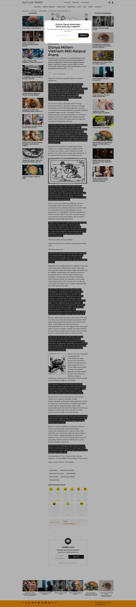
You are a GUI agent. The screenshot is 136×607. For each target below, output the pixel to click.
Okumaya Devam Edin (68, 40)
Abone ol (83, 35)
